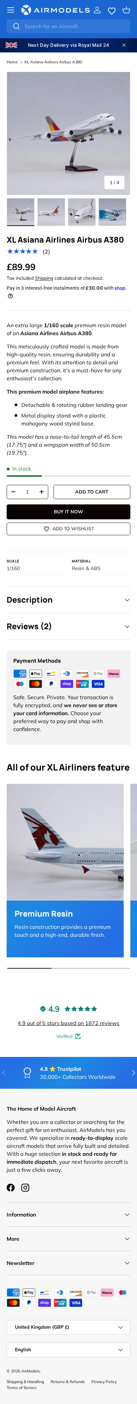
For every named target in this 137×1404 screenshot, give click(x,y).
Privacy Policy (104, 1381)
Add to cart (91, 492)
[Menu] (10, 10)
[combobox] (68, 26)
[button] (111, 10)
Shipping (44, 278)
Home (12, 61)
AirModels (30, 1370)
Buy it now (68, 512)
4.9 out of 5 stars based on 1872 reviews (68, 1023)
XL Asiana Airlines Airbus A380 (53, 61)
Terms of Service (22, 1387)
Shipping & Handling (25, 1381)
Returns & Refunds (68, 1381)
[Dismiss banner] (124, 45)
